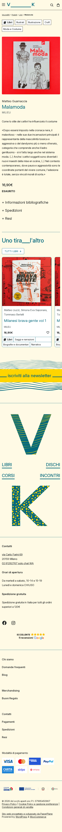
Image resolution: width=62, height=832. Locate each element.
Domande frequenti (13, 667)
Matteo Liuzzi (12, 310)
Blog (4, 674)
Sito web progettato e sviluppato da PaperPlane (27, 813)
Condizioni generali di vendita (17, 807)
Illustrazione (34, 22)
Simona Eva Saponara (34, 310)
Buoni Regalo (10, 698)
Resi (8, 218)
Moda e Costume (12, 29)
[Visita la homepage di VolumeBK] (21, 5)
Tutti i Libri (12, 251)
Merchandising (11, 690)
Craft (47, 22)
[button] (47, 332)
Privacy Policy (9, 804)
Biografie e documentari (16, 344)
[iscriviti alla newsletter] (31, 375)
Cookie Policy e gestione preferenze (38, 804)
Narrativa (36, 344)
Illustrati (20, 22)
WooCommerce (38, 816)
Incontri (50, 475)
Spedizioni (13, 210)
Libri (7, 464)
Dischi (53, 464)
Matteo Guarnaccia (14, 101)
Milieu (6, 112)
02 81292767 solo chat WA (18, 563)
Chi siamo (8, 659)
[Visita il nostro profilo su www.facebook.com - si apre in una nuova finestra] (4, 622)
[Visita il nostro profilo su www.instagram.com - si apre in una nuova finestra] (13, 622)
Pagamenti (8, 721)
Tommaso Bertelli (14, 314)
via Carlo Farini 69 (12, 554)
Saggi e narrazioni (24, 339)
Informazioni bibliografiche (26, 202)
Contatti (6, 714)
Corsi (8, 475)
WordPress (21, 816)
